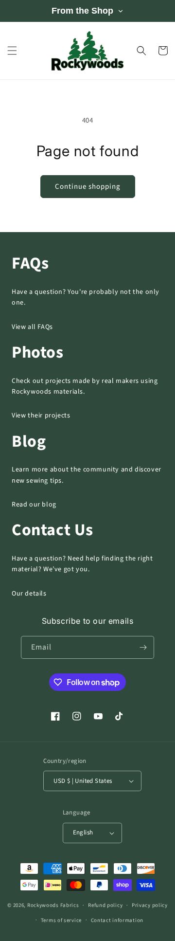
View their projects (41, 415)
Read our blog (34, 504)
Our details (29, 593)
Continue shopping (88, 186)
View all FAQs (32, 327)
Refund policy (105, 905)
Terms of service (61, 920)
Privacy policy (150, 905)
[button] (12, 50)
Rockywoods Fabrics (53, 905)
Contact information (117, 920)
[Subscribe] (143, 647)
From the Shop (82, 11)
